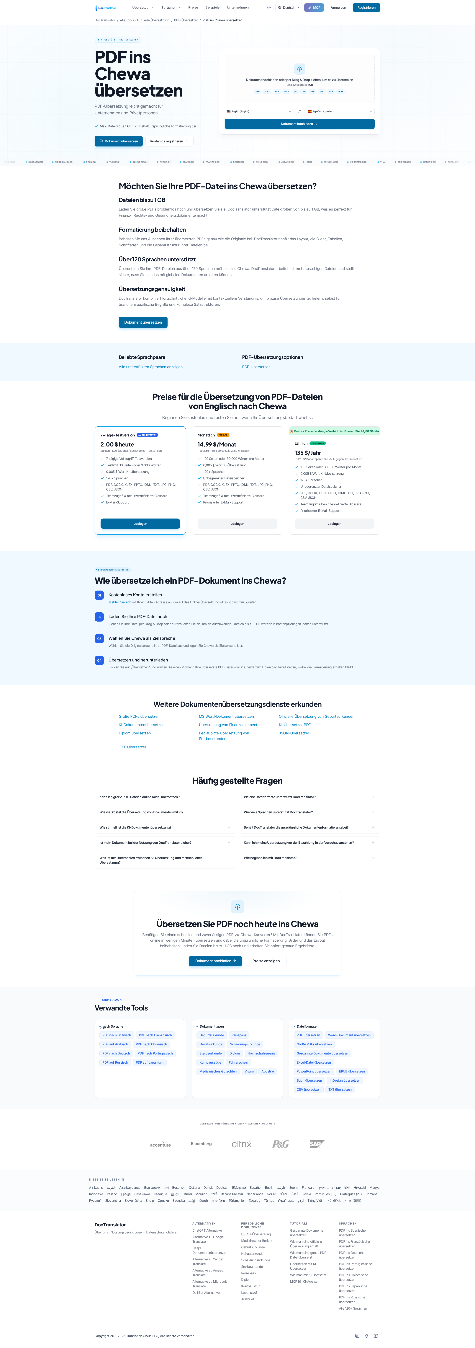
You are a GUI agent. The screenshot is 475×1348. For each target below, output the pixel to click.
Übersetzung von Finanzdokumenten (230, 725)
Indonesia (96, 1194)
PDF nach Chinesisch (151, 1044)
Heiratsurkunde (210, 1044)
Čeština (194, 1187)
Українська (286, 1200)
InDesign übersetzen (345, 1080)
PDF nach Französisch (155, 1035)
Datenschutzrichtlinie (161, 1232)
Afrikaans (96, 1187)
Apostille (267, 1071)
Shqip (150, 1200)
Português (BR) (325, 1194)
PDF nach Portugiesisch (155, 1053)
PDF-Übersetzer (256, 367)
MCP (316, 7)
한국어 (176, 1194)
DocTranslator (110, 1225)
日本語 (126, 1194)
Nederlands (254, 1194)
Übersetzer (141, 7)
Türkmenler (237, 1200)
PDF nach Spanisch (116, 1035)
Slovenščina (133, 1200)
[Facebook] (366, 1335)
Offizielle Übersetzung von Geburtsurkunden (316, 716)
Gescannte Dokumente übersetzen (322, 1053)
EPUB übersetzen (352, 1071)
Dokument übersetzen (121, 141)
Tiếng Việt (314, 1200)
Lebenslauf (249, 1293)
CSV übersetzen (309, 1089)
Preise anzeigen (266, 961)
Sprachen (169, 7)
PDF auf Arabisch (115, 1044)
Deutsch (222, 1187)
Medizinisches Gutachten (218, 1071)
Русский (95, 1200)
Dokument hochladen (213, 961)
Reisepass (239, 1035)
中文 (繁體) (353, 1200)
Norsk (271, 1194)
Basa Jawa (142, 1194)
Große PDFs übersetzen (139, 716)
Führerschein (238, 1062)
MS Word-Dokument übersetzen (226, 716)
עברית (336, 1187)
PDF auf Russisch (115, 1062)
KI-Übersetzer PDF (295, 725)
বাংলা (166, 1187)
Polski (306, 1194)
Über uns (101, 1232)
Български (152, 1187)
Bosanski (178, 1187)
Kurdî (188, 1194)
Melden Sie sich (120, 602)
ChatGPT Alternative (207, 1230)
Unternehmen (238, 7)
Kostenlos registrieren (166, 141)
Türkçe (269, 1200)
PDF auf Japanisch (150, 1062)
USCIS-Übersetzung (256, 1234)
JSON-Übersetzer (294, 733)
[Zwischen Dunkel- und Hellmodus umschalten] (268, 7)
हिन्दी (347, 1187)
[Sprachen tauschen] (300, 111)
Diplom (235, 1053)
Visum (249, 1071)
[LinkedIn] (357, 1335)
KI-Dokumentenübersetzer (141, 725)
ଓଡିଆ (283, 1194)
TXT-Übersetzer (132, 747)
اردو (301, 1200)
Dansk (208, 1187)
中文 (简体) (334, 1200)
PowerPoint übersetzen (314, 1071)
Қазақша (160, 1194)
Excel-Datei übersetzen (314, 1062)
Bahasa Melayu (232, 1194)
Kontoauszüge (210, 1062)
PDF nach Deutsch (116, 1053)
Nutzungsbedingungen (127, 1232)
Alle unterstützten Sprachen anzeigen (151, 367)
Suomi (293, 1187)
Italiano (112, 1194)
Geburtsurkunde (211, 1035)
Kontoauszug (251, 1286)
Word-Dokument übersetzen (349, 1035)
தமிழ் (192, 1200)
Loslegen (140, 524)
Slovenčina (113, 1200)
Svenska (179, 1200)
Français (308, 1187)
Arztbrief (247, 1299)
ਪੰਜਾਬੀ (295, 1194)
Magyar (375, 1187)
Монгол (201, 1194)
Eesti (268, 1187)
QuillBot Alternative (206, 1293)
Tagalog (255, 1200)
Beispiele (212, 7)
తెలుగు (203, 1200)
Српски (163, 1200)
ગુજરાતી (323, 1187)
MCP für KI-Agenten (304, 1281)
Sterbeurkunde (210, 1053)
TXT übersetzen (340, 1089)
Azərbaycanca (129, 1187)
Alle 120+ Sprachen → (355, 1308)
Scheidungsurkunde (245, 1044)
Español (255, 1187)
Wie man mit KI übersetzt (308, 1275)
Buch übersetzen (309, 1080)
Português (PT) (351, 1194)
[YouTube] (375, 1335)
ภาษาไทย (218, 1200)
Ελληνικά (239, 1187)
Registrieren (367, 7)
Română (371, 1194)
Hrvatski (360, 1187)
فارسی (281, 1187)
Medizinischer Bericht (256, 1241)
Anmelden (338, 7)
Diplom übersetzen (135, 733)
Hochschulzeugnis (261, 1053)
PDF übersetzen (308, 1035)
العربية (111, 1187)
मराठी (214, 1194)
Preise (193, 7)
